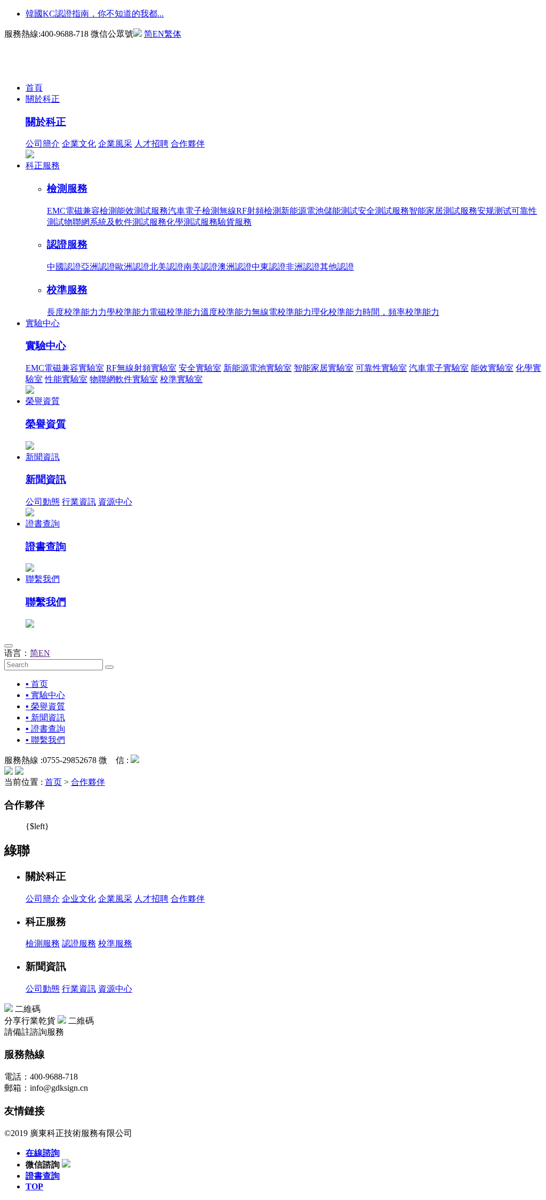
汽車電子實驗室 (439, 367)
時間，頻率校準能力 (401, 312)
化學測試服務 (192, 221)
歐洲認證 (132, 266)
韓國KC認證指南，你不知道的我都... (95, 13)
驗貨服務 (235, 221)
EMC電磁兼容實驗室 (65, 367)
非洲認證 (303, 266)
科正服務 (43, 165)
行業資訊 (79, 501)
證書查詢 (43, 523)
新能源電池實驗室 (257, 367)
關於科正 (43, 98)
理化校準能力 (337, 312)
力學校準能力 (123, 312)
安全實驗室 (200, 367)
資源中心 (115, 501)
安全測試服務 (383, 210)
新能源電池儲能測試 (319, 210)
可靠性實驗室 (381, 367)
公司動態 (43, 501)
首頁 (34, 87)
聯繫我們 (43, 578)
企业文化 (79, 898)
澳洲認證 (235, 266)
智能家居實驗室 (324, 367)
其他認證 (337, 266)
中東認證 (269, 266)
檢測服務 (67, 188)
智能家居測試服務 (443, 210)
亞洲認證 (98, 266)
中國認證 (64, 266)
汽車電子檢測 (193, 210)
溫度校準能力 (226, 312)
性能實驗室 (66, 379)
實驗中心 (43, 323)
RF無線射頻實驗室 (141, 367)
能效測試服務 (142, 210)
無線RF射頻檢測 (250, 210)
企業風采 (115, 143)
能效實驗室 (492, 367)
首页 (53, 782)
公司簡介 (43, 143)
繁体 (172, 33)
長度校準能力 (72, 312)
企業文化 (79, 143)
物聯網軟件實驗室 (124, 379)
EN (158, 33)
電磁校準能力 (174, 312)
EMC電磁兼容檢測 (82, 210)
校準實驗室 (181, 379)
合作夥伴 (188, 143)
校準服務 (67, 289)
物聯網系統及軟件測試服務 (115, 221)
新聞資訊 (43, 456)
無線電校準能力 (281, 312)
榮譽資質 (43, 401)
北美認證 (166, 266)
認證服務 (67, 244)
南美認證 (200, 266)
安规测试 (494, 210)
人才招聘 (151, 143)
